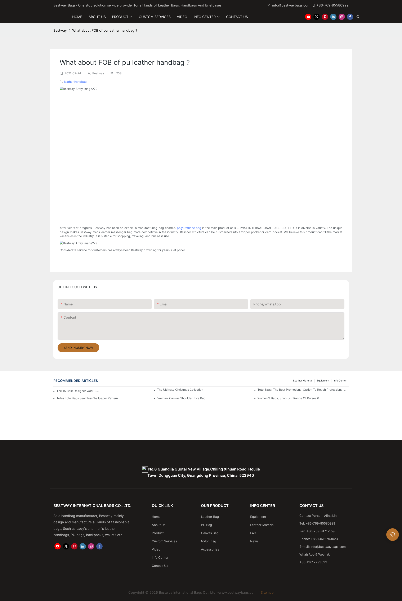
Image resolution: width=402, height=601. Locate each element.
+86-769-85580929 (332, 5)
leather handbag (75, 81)
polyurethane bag (189, 228)
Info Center (340, 380)
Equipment (323, 380)
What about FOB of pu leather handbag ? (104, 30)
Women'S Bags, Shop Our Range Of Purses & (288, 398)
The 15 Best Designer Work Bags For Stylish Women (78, 391)
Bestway (60, 30)
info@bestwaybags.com (291, 5)
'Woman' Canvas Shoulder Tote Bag (181, 398)
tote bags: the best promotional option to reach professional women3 (303, 389)
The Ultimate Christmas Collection (180, 389)
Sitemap (267, 592)
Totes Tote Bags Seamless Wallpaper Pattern (87, 398)
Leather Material (302, 380)
